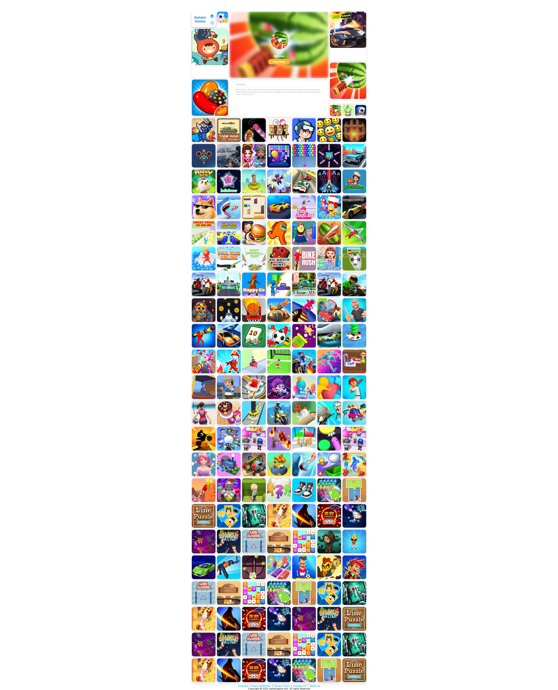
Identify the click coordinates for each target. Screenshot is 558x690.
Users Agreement (261, 685)
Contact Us (299, 685)
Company (243, 685)
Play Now (279, 61)
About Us (315, 685)
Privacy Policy (282, 685)
